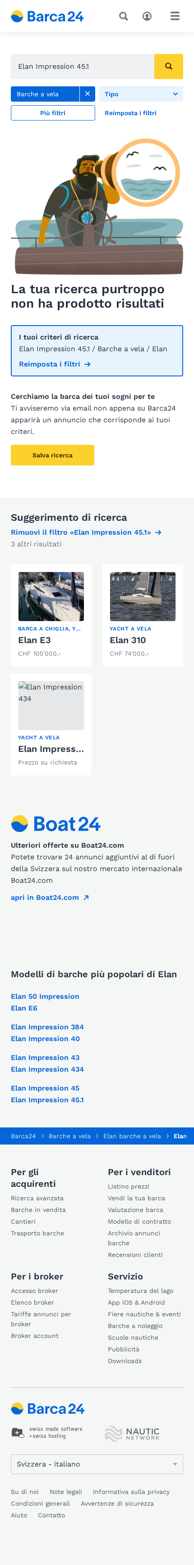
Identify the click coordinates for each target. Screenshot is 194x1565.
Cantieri (23, 1221)
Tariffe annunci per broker (41, 1319)
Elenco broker (32, 1302)
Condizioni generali (40, 1503)
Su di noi (25, 1491)
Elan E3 (34, 640)
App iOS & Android (136, 1302)
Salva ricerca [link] (52, 455)
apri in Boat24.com (45, 897)
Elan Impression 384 (47, 1027)
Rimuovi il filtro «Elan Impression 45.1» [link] (81, 532)
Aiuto (19, 1515)
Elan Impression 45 (45, 1088)
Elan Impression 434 (63, 748)
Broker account (35, 1335)
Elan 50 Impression (45, 996)
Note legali (66, 1491)
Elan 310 (128, 640)
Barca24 (23, 1136)
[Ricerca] (125, 16)
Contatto (51, 1515)
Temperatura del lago (140, 1290)
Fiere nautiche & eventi (144, 1314)
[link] (87, 94)
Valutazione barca (135, 1209)
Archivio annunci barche (134, 1238)
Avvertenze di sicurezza (117, 1503)
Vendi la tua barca (136, 1198)
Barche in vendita (38, 1209)
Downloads (125, 1360)
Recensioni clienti (135, 1254)
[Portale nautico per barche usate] (55, 16)
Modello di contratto (139, 1221)
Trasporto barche (37, 1233)
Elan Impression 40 (45, 1038)
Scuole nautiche (133, 1337)
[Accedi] (149, 15)
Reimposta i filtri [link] (49, 364)
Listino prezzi (128, 1186)
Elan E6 (24, 1008)
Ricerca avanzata (37, 1198)
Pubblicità (123, 1349)
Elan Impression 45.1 (47, 1100)
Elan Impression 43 (45, 1057)
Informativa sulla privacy (131, 1491)
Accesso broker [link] (34, 1290)
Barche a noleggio (135, 1325)
